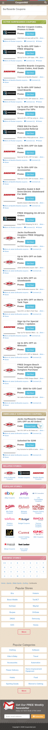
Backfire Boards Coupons (38, 478)
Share (40, 41)
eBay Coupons (10, 498)
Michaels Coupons (24, 512)
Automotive (35, 662)
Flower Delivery (12, 670)
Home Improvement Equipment (34, 670)
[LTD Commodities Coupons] (38, 493)
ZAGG (12, 618)
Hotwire (36, 593)
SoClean (12, 606)
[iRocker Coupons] (24, 473)
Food (36, 677)
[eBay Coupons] (10, 493)
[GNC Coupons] (38, 532)
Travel (35, 656)
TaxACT (35, 599)
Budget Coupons (24, 523)
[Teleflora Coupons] (10, 519)
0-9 (4, 563)
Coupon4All (21, 2)
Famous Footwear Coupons (38, 524)
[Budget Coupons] (24, 519)
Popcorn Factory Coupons (38, 512)
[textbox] (17, 716)
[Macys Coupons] (10, 544)
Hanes (35, 624)
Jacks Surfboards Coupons (9, 478)
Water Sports (17, 583)
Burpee (12, 612)
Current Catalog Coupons (24, 537)
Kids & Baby (12, 656)
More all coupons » (13, 41)
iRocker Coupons (24, 477)
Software (35, 650)
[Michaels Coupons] (24, 507)
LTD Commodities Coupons (38, 499)
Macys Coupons (9, 549)
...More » (42, 38)
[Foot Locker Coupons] (24, 544)
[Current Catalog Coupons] (24, 532)
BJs (12, 593)
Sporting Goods (12, 683)
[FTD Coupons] (10, 532)
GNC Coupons (38, 537)
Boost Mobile (12, 599)
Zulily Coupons (24, 498)
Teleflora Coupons (10, 524)
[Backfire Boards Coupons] (38, 473)
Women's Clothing (35, 683)
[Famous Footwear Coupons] (38, 519)
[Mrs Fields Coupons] (10, 507)
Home (3, 583)
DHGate (35, 612)
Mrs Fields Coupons (9, 512)
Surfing (25, 583)
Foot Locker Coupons (24, 549)
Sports (9, 583)
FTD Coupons (9, 537)
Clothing (12, 650)
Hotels (12, 677)
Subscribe (39, 716)
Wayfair (36, 606)
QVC (12, 624)
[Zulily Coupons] (24, 493)
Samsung (36, 618)
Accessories (12, 662)
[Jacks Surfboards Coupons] (10, 473)
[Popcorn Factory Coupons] (38, 507)
